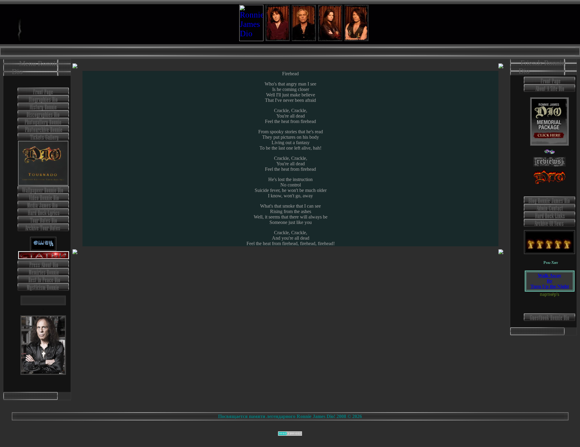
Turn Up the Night (549, 286)
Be (549, 280)
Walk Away (549, 275)
